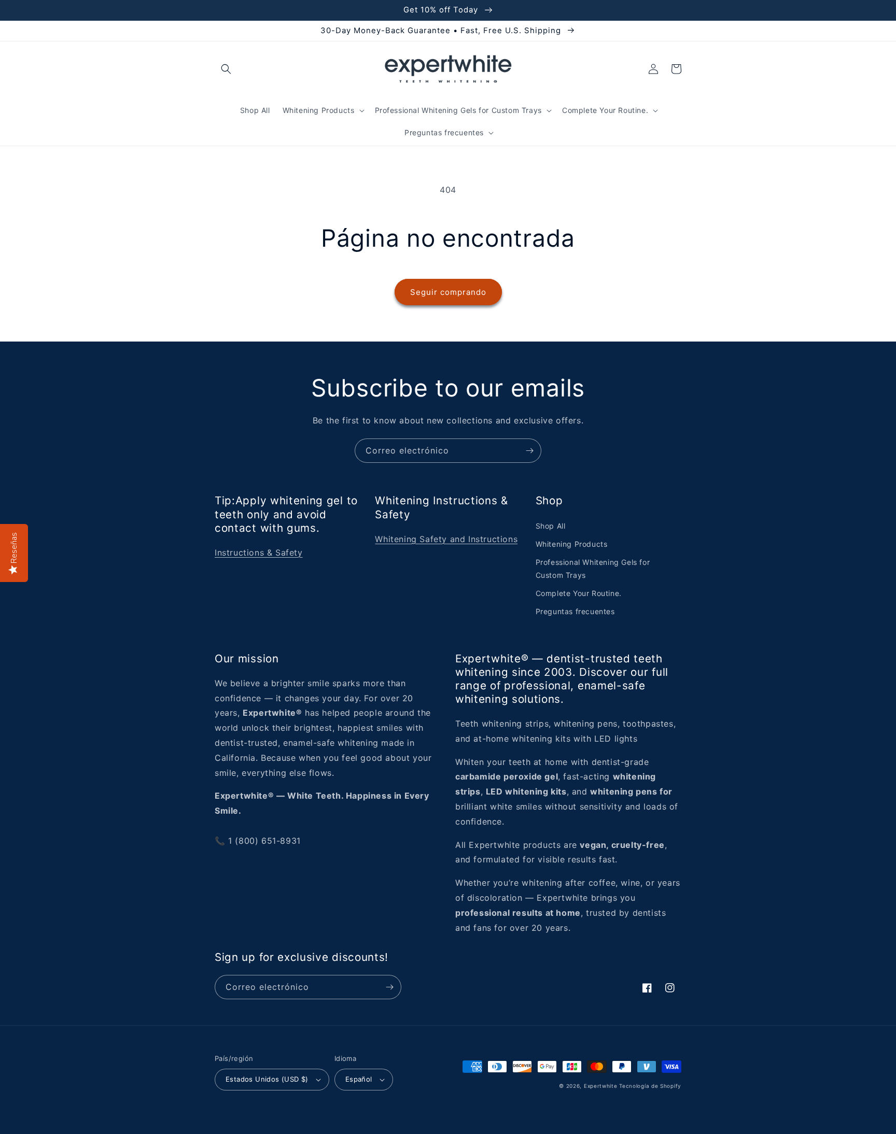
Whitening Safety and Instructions (446, 539)
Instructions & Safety (259, 552)
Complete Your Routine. (579, 593)
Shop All (551, 525)
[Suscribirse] (529, 450)
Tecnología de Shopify (650, 1086)
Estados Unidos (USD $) (267, 1079)
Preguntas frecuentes (575, 611)
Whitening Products (572, 544)
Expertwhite (601, 1086)
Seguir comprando (448, 292)
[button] (226, 69)
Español (358, 1079)
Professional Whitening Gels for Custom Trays (593, 568)
